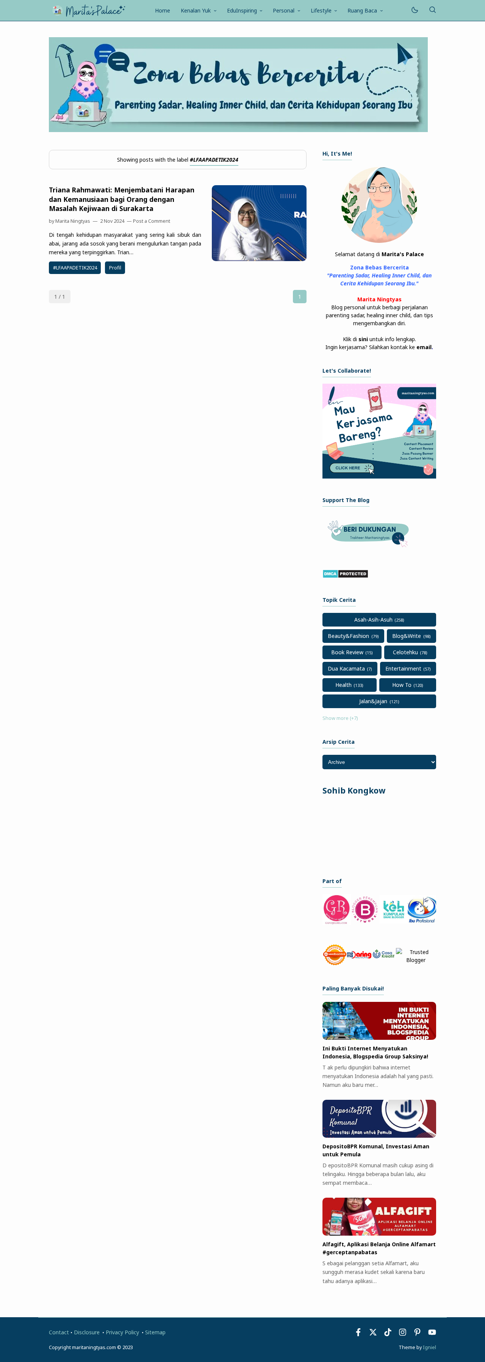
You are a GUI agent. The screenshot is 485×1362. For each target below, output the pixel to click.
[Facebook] (358, 1334)
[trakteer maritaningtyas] (369, 549)
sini (363, 339)
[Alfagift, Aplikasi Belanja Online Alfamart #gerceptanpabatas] (379, 1233)
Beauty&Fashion (348, 635)
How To (401, 684)
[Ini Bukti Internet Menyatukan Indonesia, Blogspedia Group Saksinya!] (379, 1037)
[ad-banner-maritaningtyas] (379, 476)
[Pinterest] (417, 1334)
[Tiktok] (388, 1334)
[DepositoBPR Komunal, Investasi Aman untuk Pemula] (379, 1135)
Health (343, 684)
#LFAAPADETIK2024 (75, 268)
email (424, 347)
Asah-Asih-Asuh (373, 619)
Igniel (429, 1347)
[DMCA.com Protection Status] (345, 576)
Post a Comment (151, 221)
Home (162, 10)
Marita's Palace (403, 254)
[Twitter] (373, 1334)
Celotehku (405, 652)
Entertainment (403, 668)
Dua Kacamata (346, 668)
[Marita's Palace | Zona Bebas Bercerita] (88, 9)
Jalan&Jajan (373, 701)
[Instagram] (403, 1334)
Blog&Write (406, 635)
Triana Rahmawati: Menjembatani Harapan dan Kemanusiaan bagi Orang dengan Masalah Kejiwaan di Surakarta (121, 199)
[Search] (432, 10)
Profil (115, 268)
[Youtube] (432, 1334)
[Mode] (414, 10)
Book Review (347, 652)
